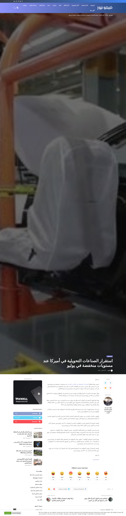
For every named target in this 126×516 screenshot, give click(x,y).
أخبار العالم (110, 356)
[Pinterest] (18, 1)
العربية (109, 370)
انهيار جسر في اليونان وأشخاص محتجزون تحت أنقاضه (108, 410)
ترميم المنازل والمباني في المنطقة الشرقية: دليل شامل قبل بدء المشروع (22, 434)
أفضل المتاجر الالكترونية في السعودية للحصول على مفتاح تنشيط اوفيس (24, 461)
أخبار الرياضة (39, 509)
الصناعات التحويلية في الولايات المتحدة (78, 384)
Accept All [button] (7, 513)
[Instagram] (16, 1)
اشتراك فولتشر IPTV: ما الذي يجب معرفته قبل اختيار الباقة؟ (23, 443)
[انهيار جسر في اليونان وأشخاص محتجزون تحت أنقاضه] (108, 401)
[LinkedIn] (14, 1)
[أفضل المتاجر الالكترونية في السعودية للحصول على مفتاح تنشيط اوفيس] (38, 462)
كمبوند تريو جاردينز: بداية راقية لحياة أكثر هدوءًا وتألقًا (24, 452)
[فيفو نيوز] (105, 8)
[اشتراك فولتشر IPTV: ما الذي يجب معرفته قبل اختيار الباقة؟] (38, 444)
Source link (96, 459)
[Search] (14, 8)
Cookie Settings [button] (16, 513)
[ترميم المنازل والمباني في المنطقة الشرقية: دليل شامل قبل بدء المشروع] (38, 435)
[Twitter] (20, 1)
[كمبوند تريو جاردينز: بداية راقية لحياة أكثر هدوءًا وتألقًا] (38, 453)
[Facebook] (22, 1)
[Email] (105, 388)
